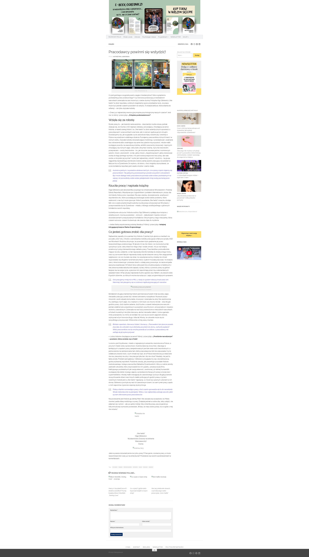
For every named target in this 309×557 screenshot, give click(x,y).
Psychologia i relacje (149, 37)
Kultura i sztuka (182, 173)
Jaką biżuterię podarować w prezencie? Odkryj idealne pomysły (186, 198)
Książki (111, 44)
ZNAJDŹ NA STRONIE (183, 52)
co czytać (115, 467)
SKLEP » (186, 37)
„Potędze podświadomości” (139, 115)
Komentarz (114, 510)
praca (140, 467)
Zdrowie (137, 37)
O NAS (128, 547)
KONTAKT (136, 547)
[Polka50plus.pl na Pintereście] (197, 44)
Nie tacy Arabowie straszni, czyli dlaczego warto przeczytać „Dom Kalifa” (161, 490)
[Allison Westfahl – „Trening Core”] (189, 219)
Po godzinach (162, 37)
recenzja (145, 467)
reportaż (151, 467)
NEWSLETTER (176, 37)
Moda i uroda (127, 37)
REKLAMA (146, 547)
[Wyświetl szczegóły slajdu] (189, 78)
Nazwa (112, 521)
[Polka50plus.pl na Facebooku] (192, 44)
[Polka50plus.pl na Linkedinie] (199, 44)
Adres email (146, 521)
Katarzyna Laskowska (121, 56)
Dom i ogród (181, 126)
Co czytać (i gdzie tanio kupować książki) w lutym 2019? (138, 490)
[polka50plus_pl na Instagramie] (194, 44)
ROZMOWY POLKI (115, 37)
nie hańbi (135, 467)
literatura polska (127, 467)
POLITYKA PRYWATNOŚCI (174, 547)
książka (120, 467)
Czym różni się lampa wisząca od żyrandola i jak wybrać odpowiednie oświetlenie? (188, 130)
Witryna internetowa (116, 527)
